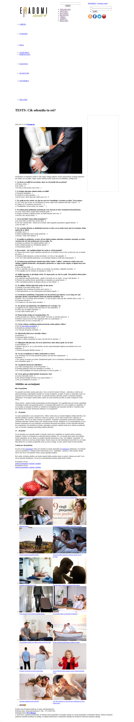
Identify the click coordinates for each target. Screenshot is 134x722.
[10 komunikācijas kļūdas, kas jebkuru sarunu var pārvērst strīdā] (36, 640)
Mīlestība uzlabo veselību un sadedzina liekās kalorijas (66, 585)
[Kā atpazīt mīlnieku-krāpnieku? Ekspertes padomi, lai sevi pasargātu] (69, 553)
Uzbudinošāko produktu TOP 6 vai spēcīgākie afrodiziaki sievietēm (36, 497)
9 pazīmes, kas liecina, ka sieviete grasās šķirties (31, 671)
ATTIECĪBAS (24, 52)
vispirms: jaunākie (35, 463)
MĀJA (21, 45)
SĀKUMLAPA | (65, 9)
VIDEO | (63, 17)
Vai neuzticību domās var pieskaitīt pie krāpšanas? (65, 614)
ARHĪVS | (63, 19)
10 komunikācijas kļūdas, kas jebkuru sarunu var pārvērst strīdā (35, 642)
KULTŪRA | (64, 13)
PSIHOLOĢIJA (24, 54)
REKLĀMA (64, 21)
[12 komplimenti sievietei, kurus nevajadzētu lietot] (69, 496)
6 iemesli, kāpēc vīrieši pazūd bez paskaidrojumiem (32, 614)
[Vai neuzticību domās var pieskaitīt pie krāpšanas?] (69, 612)
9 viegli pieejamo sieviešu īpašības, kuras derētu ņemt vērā (67, 526)
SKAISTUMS (24, 73)
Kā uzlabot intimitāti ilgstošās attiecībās (29, 701)
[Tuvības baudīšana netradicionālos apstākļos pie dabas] (69, 640)
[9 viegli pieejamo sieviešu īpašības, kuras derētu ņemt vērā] (69, 524)
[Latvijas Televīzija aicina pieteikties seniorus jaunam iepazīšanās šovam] (69, 669)
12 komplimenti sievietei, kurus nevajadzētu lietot (65, 497)
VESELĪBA (23, 34)
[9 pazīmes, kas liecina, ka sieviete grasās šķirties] (36, 669)
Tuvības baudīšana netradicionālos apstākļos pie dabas (66, 642)
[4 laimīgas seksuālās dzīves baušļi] (36, 583)
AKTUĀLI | (64, 11)
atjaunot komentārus (21, 463)
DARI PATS (23, 64)
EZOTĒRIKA (24, 81)
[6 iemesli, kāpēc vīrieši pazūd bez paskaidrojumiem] (36, 612)
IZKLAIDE (23, 100)
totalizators (65, 449)
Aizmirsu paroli (102, 3)
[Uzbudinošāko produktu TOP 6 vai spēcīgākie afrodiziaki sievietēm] (36, 496)
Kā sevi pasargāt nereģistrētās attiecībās (29, 555)
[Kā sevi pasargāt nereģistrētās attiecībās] (36, 553)
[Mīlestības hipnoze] (36, 524)
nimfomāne (29, 449)
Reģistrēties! (92, 3)
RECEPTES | (64, 15)
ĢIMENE (22, 24)
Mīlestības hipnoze (24, 526)
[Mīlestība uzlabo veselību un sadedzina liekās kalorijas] (69, 583)
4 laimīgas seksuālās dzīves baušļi (27, 585)
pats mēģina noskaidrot (29, 326)
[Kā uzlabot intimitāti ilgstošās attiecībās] (36, 699)
